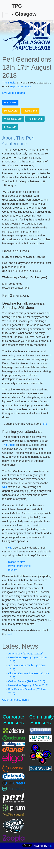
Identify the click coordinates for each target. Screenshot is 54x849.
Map (12, 86)
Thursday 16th (35, 119)
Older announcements (15, 699)
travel (12, 565)
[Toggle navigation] (6, 15)
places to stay (16, 561)
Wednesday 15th (13, 119)
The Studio (8, 82)
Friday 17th (10, 127)
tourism (12, 569)
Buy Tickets (10, 102)
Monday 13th (11, 110)
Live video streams (13, 92)
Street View (24, 86)
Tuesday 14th (30, 110)
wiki (4, 487)
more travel (24, 565)
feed (9, 634)
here (44, 423)
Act (50, 845)
